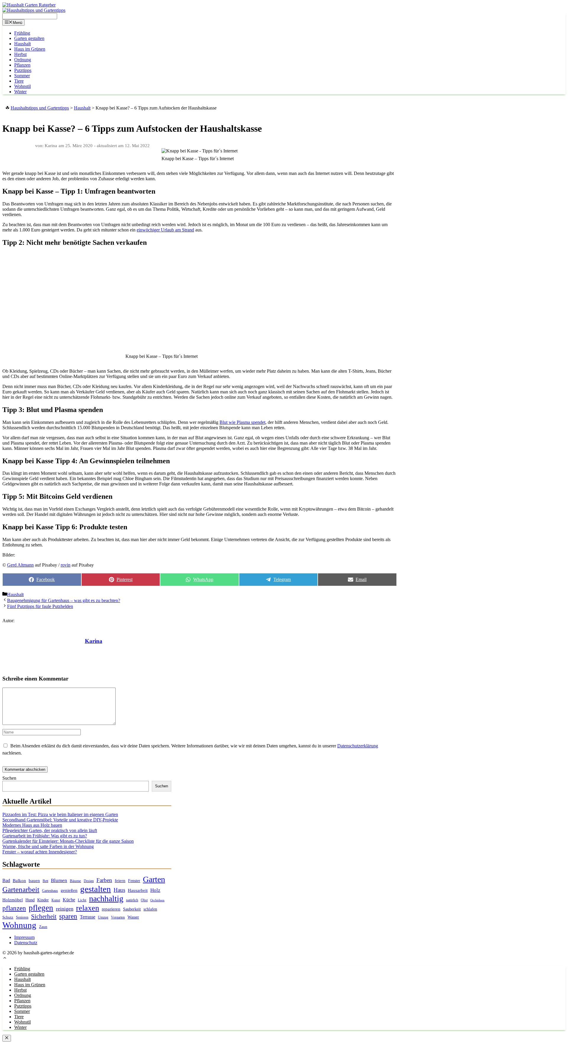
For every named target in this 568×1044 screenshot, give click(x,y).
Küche (69, 900)
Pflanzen (22, 64)
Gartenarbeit (20, 889)
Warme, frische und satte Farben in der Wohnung (48, 846)
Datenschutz (25, 942)
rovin (65, 564)
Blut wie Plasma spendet (242, 422)
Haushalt (22, 43)
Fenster (134, 880)
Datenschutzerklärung (357, 745)
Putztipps (22, 70)
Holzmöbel (12, 899)
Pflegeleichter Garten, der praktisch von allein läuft (49, 830)
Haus (119, 890)
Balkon (19, 880)
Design (89, 881)
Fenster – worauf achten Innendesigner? (39, 851)
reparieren (111, 909)
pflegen (41, 907)
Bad (6, 880)
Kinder (43, 900)
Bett (45, 881)
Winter (20, 91)
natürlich (132, 900)
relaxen (87, 908)
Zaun (43, 926)
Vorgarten (118, 917)
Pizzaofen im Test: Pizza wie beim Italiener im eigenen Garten (60, 814)
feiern (120, 880)
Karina (93, 641)
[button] (4, 958)
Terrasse (87, 917)
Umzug (103, 917)
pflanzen (14, 908)
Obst (144, 900)
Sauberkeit (132, 909)
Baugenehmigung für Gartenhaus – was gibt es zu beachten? (63, 600)
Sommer (22, 75)
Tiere (19, 80)
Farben (104, 880)
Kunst (55, 900)
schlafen (150, 909)
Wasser (133, 917)
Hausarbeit (138, 890)
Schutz (7, 917)
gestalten (95, 889)
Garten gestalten (29, 38)
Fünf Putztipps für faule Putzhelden (40, 606)
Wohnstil (22, 86)
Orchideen (157, 900)
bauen (34, 880)
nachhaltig (106, 898)
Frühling (22, 33)
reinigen (64, 909)
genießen (69, 890)
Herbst (20, 54)
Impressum (24, 937)
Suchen (9, 778)
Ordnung (22, 59)
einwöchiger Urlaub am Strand (165, 229)
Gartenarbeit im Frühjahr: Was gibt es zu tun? (44, 835)
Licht (82, 900)
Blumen (59, 880)
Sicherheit (44, 916)
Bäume (75, 881)
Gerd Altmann (20, 564)
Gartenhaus (50, 891)
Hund (30, 900)
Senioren (22, 917)
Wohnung (19, 925)
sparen (68, 916)
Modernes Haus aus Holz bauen (32, 825)
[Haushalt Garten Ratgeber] (29, 4)
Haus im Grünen (29, 49)
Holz (155, 890)
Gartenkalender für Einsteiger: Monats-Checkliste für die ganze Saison (68, 841)
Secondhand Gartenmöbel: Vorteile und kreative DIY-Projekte (60, 819)
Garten (154, 879)
